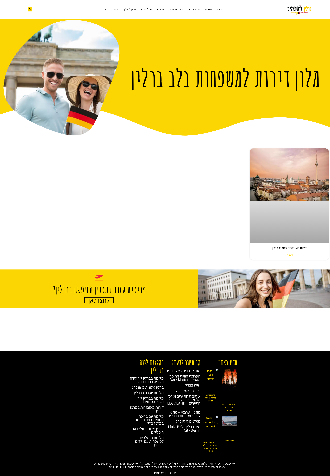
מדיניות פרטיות (165, 472)
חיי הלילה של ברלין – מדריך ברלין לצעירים (229, 407)
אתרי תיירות (178, 9)
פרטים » (289, 255)
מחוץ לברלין (130, 9)
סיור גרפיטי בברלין (187, 390)
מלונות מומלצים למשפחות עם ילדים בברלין (149, 441)
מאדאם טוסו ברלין (187, 421)
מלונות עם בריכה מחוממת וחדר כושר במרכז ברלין (149, 420)
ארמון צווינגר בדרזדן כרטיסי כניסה (210, 398)
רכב (106, 9)
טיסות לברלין (229, 440)
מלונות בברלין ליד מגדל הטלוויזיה (150, 400)
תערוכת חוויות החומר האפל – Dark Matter (184, 378)
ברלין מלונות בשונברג (148, 387)
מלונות (208, 9)
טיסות (116, 9)
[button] (30, 9)
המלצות (148, 9)
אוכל (162, 9)
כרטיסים (196, 9)
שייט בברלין (191, 385)
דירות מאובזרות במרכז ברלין (289, 248)
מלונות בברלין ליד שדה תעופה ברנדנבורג (147, 380)
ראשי (219, 9)
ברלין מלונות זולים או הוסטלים (148, 430)
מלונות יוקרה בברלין (149, 392)
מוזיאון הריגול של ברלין (183, 370)
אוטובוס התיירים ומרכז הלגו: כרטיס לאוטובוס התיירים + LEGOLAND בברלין (183, 401)
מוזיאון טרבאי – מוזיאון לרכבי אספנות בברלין (184, 414)
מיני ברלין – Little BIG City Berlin (184, 428)
